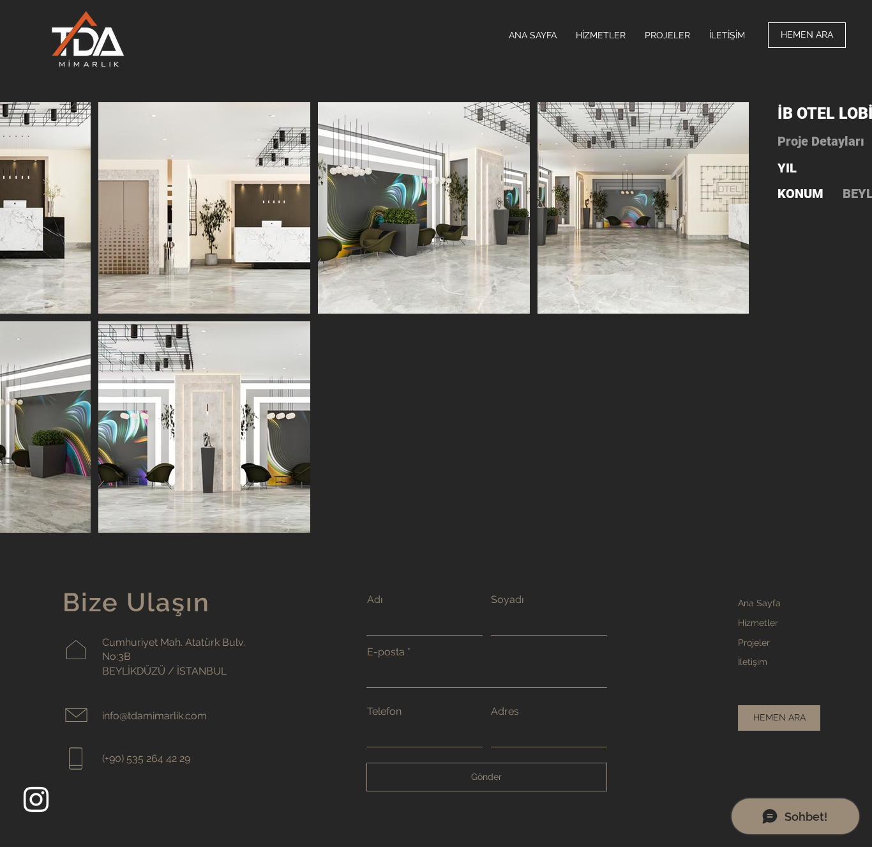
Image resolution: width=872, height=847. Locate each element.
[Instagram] (36, 799)
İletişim (752, 662)
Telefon (384, 711)
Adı (374, 600)
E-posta (386, 652)
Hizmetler (758, 623)
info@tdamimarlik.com (154, 716)
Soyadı (507, 600)
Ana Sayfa (759, 603)
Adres (505, 711)
